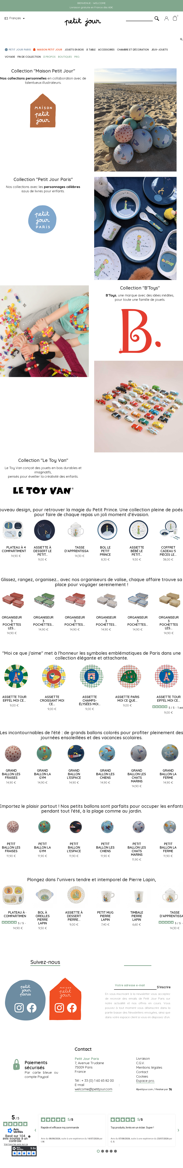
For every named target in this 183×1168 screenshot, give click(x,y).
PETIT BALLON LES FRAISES (11, 847)
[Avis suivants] (178, 1130)
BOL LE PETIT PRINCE (105, 551)
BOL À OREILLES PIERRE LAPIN (43, 917)
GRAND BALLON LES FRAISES (11, 774)
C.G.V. (140, 1063)
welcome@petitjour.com (93, 1089)
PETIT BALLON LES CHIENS (105, 847)
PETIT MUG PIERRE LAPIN (105, 916)
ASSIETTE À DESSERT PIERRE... (74, 916)
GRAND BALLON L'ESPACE (74, 774)
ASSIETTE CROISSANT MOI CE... (52, 700)
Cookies (142, 1076)
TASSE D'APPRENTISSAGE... (80, 549)
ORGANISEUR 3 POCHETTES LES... (12, 622)
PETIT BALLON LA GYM (42, 847)
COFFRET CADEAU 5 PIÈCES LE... (168, 551)
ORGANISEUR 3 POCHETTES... (43, 621)
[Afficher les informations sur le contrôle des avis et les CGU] (29, 1136)
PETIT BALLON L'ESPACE (74, 847)
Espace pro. (145, 1080)
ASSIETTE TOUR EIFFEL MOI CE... (14, 699)
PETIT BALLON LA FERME (168, 847)
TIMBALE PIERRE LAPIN (136, 916)
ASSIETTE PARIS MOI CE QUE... (127, 699)
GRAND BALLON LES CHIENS (105, 774)
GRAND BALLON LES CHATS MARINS (137, 775)
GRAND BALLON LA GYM (42, 774)
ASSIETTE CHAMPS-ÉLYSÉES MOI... (89, 700)
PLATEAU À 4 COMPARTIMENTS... (16, 549)
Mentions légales (149, 1067)
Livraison (143, 1058)
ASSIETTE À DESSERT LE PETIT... (42, 551)
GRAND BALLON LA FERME (168, 774)
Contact (142, 1072)
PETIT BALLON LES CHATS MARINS (137, 849)
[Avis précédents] (35, 1130)
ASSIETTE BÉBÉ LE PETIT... (137, 551)
